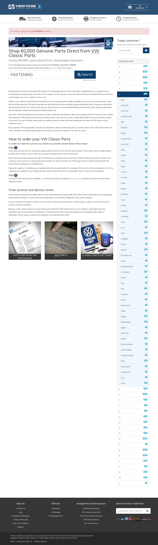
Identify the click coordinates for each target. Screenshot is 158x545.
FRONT (134, 338)
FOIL (134, 288)
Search (87, 74)
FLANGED (134, 216)
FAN (134, 99)
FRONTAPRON (134, 344)
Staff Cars (55, 503)
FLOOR (134, 249)
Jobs (20, 512)
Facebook (56, 508)
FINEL (134, 161)
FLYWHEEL (134, 272)
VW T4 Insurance (91, 523)
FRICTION (134, 333)
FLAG (134, 199)
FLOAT (134, 244)
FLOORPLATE (134, 255)
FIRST (134, 166)
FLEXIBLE (134, 238)
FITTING (134, 177)
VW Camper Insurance (91, 512)
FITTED (134, 172)
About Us (21, 503)
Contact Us (20, 508)
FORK (134, 311)
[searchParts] (147, 511)
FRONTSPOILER (134, 355)
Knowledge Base (56, 516)
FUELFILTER (134, 372)
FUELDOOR (134, 366)
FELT (134, 122)
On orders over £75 (34, 20)
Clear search (90, 80)
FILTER (134, 155)
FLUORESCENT (134, 266)
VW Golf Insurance (91, 519)
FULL (134, 377)
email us (53, 68)
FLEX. (134, 233)
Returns (21, 527)
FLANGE (134, 211)
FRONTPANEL (134, 350)
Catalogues (56, 512)
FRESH (134, 327)
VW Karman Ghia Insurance (91, 516)
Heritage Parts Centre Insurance (91, 503)
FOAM (134, 277)
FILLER (134, 133)
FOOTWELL (134, 305)
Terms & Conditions (21, 523)
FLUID (134, 261)
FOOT (134, 299)
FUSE (134, 383)
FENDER (134, 127)
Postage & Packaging (21, 516)
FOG (134, 283)
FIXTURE (134, 194)
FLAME (134, 205)
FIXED (134, 183)
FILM (134, 149)
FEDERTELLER (134, 116)
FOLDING (134, 294)
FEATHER (134, 111)
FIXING (134, 188)
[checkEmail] (146, 50)
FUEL (134, 361)
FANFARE (134, 105)
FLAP (134, 222)
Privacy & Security (20, 519)
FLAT (134, 227)
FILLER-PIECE (134, 138)
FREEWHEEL (134, 322)
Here (99, 20)
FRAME (134, 316)
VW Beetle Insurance (91, 508)
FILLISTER (134, 144)
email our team (76, 178)
